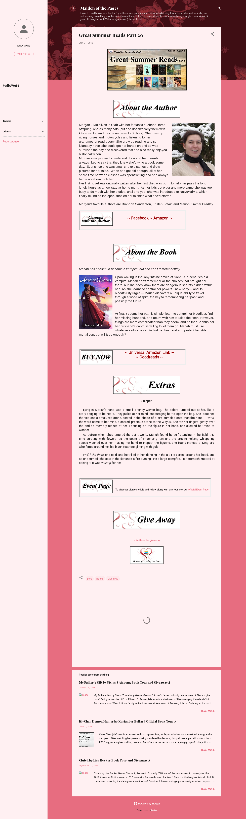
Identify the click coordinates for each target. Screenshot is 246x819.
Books (99, 578)
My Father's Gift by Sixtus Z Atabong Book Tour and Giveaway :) (124, 682)
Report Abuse (11, 141)
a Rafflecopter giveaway (147, 540)
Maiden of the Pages (99, 8)
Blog (89, 578)
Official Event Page (198, 489)
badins (154, 810)
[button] (213, 34)
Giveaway (113, 578)
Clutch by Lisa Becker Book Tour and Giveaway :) (114, 760)
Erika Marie (23, 45)
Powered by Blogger (149, 803)
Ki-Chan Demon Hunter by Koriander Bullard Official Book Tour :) (127, 721)
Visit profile (23, 54)
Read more (208, 710)
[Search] (219, 9)
